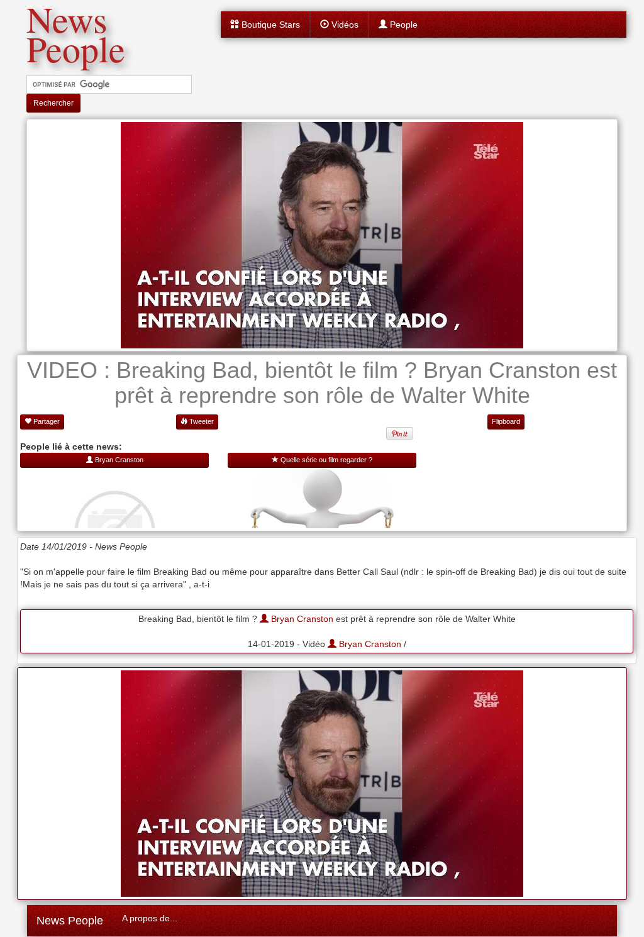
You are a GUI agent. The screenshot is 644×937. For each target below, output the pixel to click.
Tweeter (200, 421)
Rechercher (53, 103)
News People (69, 920)
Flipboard (506, 421)
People (402, 24)
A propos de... (149, 918)
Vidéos (343, 24)
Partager (45, 421)
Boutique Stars (269, 24)
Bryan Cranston (301, 619)
